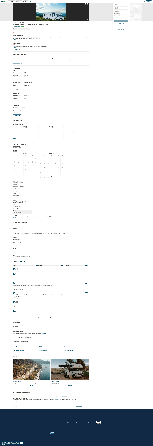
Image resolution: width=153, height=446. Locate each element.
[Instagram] (99, 421)
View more (14, 138)
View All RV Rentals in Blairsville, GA (19, 350)
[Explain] (18, 237)
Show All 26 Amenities (17, 115)
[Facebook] (97, 421)
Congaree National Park (42, 351)
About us (51, 422)
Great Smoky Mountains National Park (19, 351)
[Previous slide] (14, 12)
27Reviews (17, 26)
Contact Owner (16, 49)
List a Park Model (88, 423)
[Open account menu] (143, 1)
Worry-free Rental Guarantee (78, 423)
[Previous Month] (14, 154)
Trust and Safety (52, 423)
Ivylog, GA (15, 346)
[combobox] (12, 1)
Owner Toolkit (87, 424)
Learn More (31, 385)
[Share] (85, 4)
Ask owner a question (121, 23)
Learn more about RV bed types (17, 63)
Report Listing (44, 333)
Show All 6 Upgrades (16, 198)
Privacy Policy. (3, 444)
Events (66, 424)
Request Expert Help (121, 29)
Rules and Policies (64, 396)
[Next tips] (88, 357)
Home (13, 337)
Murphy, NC (65, 346)
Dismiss (22, 442)
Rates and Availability (56, 399)
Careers (51, 424)
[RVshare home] (3, 1)
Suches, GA (40, 346)
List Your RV (149, 1)
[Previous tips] (87, 357)
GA (15, 337)
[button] (15, 39)
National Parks (67, 422)
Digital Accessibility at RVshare (29, 444)
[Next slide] (88, 12)
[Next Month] (62, 154)
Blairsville (18, 337)
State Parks (66, 423)
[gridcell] (36, 158)
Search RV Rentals (76, 422)
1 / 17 (87, 19)
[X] (102, 421)
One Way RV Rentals (77, 424)
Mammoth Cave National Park (43, 350)
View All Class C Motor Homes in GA (69, 350)
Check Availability (121, 20)
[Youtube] (101, 421)
